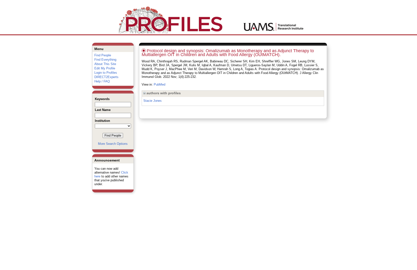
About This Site (105, 64)
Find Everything (105, 59)
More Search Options (113, 144)
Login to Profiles (105, 72)
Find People (102, 55)
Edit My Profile (104, 68)
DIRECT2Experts (106, 77)
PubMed (159, 84)
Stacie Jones (152, 100)
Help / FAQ (102, 81)
